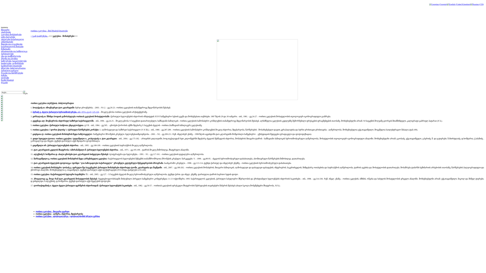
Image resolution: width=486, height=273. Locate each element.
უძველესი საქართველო (12, 39)
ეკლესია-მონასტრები (11, 34)
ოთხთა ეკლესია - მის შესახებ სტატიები (49, 31)
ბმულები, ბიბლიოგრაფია (13, 68)
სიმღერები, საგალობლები (14, 61)
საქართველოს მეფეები (12, 47)
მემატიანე (5, 49)
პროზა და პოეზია (9, 59)
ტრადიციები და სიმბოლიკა (14, 51)
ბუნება (4, 75)
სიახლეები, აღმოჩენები (12, 63)
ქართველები (7, 54)
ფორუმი (5, 78)
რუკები (4, 83)
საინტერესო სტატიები (11, 66)
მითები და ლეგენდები (11, 44)
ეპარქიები (6, 32)
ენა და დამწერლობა (11, 56)
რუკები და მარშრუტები (12, 73)
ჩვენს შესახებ (7, 80)
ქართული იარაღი (9, 71)
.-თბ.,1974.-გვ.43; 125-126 (66, 112)
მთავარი (5, 30)
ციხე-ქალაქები (8, 37)
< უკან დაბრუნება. (39, 36)
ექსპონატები (7, 42)
